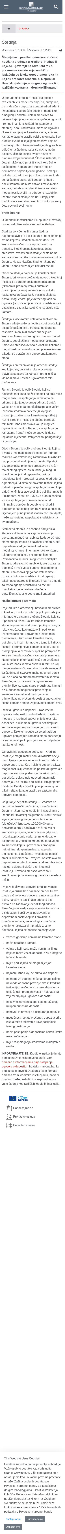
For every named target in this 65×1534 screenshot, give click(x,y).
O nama (24, 28)
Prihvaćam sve (35, 1518)
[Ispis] (60, 50)
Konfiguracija (13, 1518)
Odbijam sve (13, 1526)
